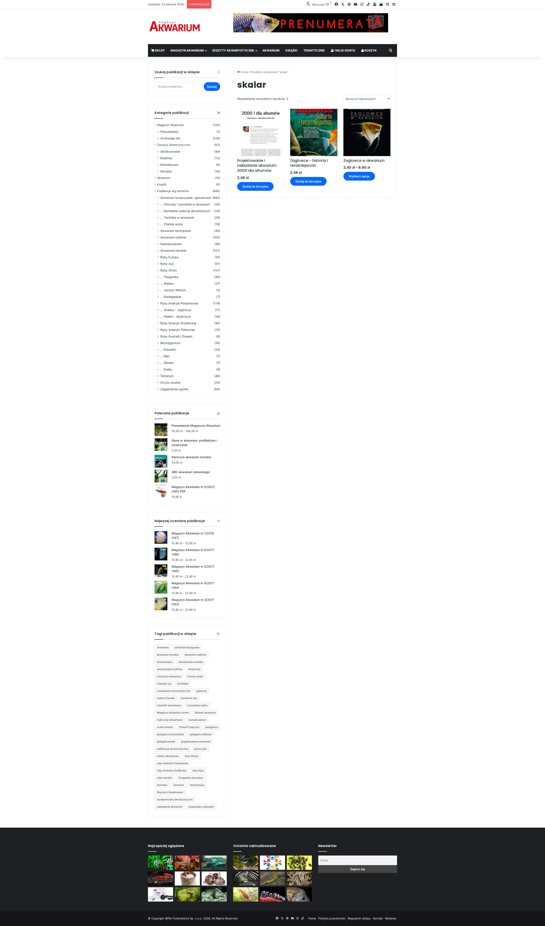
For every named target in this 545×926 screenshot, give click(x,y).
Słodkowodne (170, 151)
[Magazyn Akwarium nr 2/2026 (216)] (299, 894)
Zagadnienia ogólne (174, 389)
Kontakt (378, 918)
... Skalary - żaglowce (175, 310)
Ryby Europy (169, 257)
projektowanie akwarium (196, 741)
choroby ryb (164, 683)
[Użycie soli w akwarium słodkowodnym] (187, 878)
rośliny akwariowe (168, 756)
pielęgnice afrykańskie (170, 734)
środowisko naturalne (201, 806)
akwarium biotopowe (187, 647)
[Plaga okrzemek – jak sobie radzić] (187, 863)
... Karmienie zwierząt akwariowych (185, 211)
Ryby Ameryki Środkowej (178, 323)
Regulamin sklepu (359, 918)
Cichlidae (182, 683)
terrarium (178, 785)
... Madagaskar (170, 297)
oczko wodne (165, 727)
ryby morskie (164, 777)
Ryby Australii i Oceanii (176, 336)
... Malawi (167, 283)
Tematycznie (314, 50)
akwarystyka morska (190, 661)
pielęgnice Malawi (201, 734)
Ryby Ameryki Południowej (179, 303)
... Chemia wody (171, 224)
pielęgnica (211, 727)
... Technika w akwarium (177, 217)
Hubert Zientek (166, 698)
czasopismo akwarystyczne (173, 690)
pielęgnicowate (166, 741)
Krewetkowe (169, 165)
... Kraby (166, 369)
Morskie (166, 171)
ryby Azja (198, 770)
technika (162, 785)
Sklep (159, 50)
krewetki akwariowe (169, 705)
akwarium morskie (168, 654)
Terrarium (167, 376)
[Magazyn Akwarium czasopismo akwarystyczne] (174, 26)
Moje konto (345, 50)
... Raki (165, 356)
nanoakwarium (197, 719)
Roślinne (166, 158)
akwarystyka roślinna (169, 669)
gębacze (201, 690)
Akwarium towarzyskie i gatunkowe (185, 198)
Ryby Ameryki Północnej (177, 330)
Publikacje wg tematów (173, 191)
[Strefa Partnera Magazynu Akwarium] (272, 863)
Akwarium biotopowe (175, 231)
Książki (291, 50)
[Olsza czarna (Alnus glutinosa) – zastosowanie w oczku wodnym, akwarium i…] (299, 863)
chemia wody (195, 676)
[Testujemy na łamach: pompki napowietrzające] (160, 894)
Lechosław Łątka (197, 705)
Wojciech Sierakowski (170, 792)
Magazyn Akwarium (187, 50)
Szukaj (212, 86)
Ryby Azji (167, 264)
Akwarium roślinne (173, 237)
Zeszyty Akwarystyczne (233, 50)
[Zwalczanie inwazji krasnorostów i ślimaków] (214, 894)
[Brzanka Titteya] (245, 894)
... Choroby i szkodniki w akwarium (185, 204)
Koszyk (370, 50)
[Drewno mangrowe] (299, 878)
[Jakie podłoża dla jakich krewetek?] (160, 878)
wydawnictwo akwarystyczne (175, 799)
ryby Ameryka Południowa (172, 763)
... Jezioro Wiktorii (173, 290)
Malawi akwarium (205, 712)
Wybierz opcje (359, 176)
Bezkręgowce (170, 343)
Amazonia (194, 669)
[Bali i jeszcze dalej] (245, 878)
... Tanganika (169, 277)
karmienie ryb (189, 698)
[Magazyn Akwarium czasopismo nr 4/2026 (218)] (245, 863)
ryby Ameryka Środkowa (171, 770)
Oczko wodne (170, 382)
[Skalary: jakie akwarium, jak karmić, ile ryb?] (160, 863)
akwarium (163, 647)
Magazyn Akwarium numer (173, 712)
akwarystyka (164, 661)
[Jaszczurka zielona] (272, 878)
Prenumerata (169, 132)
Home (244, 72)
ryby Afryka (191, 756)
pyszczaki (200, 748)
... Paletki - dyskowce (175, 316)
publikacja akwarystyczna (172, 748)
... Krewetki (168, 349)
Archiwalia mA (170, 138)
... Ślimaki (167, 363)
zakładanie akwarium (169, 806)
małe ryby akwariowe (169, 719)
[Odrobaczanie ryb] (214, 878)
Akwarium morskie (173, 250)
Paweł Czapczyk (189, 727)
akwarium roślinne (195, 654)
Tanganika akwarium (190, 777)
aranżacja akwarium (169, 676)
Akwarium (271, 50)
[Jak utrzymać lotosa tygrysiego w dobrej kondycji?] (187, 894)
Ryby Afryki (168, 270)
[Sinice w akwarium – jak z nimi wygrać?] (214, 863)
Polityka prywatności (332, 918)
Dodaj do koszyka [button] (255, 186)
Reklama (390, 918)
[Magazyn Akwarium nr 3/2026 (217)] (272, 894)
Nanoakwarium (171, 244)
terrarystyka (197, 785)
